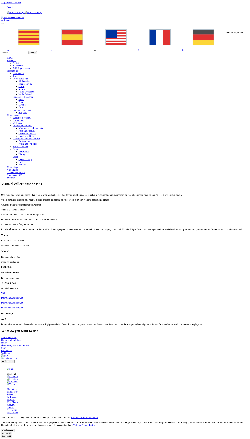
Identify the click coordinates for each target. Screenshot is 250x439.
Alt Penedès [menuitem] (24, 81)
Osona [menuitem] (21, 107)
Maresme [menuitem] (23, 89)
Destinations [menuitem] (18, 73)
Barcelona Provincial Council (84, 417)
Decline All (6, 436)
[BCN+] (5, 355)
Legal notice (12, 412)
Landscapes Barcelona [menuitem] (23, 97)
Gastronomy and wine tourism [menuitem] (26, 138)
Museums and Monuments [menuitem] (31, 128)
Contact (10, 407)
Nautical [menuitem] (22, 164)
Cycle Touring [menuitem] (25, 159)
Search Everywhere (234, 32)
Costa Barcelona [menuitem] (20, 78)
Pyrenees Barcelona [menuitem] (22, 110)
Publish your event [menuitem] (21, 68)
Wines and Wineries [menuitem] (28, 144)
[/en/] (12, 17)
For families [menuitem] (18, 120)
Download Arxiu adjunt (12, 298)
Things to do (13, 392)
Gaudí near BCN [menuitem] (26, 136)
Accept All (6, 433)
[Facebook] (12, 376)
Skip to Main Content (11, 2)
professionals (7, 20)
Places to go (12, 389)
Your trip (11, 399)
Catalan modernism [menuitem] (27, 133)
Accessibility (13, 410)
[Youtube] (12, 384)
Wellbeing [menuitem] (17, 123)
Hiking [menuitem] (22, 154)
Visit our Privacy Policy (84, 425)
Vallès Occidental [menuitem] (26, 91)
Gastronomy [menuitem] (24, 141)
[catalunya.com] (9, 358)
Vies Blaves (12, 402)
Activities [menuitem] (17, 63)
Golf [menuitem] (21, 162)
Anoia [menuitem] (21, 99)
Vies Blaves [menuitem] (24, 151)
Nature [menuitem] (16, 149)
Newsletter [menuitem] (18, 65)
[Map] (24, 12)
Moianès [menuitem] (22, 104)
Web (3, 293)
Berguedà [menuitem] (23, 112)
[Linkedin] (12, 381)
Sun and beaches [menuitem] (20, 146)
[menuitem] (10, 58)
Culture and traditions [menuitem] (22, 125)
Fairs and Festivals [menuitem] (27, 131)
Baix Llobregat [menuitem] (25, 84)
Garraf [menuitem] (21, 86)
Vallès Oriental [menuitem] (25, 94)
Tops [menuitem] (15, 76)
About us (11, 405)
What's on (11, 394)
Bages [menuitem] (21, 102)
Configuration (7, 430)
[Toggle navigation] (2, 23)
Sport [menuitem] (15, 157)
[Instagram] (12, 379)
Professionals (13, 397)
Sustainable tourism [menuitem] (22, 118)
